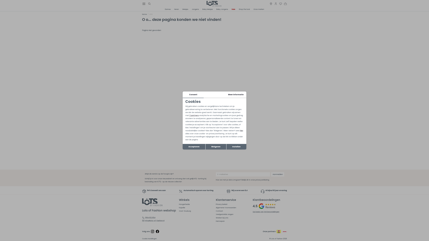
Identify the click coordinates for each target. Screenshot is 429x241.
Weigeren (215, 146)
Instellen (236, 146)
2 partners (194, 115)
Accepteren (194, 146)
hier (241, 130)
